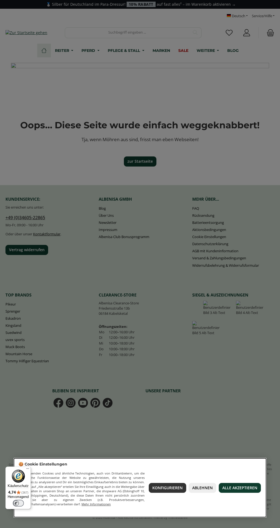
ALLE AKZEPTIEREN (240, 487)
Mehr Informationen (96, 504)
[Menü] (27, 470)
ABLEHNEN (202, 487)
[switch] (18, 503)
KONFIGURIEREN (167, 487)
